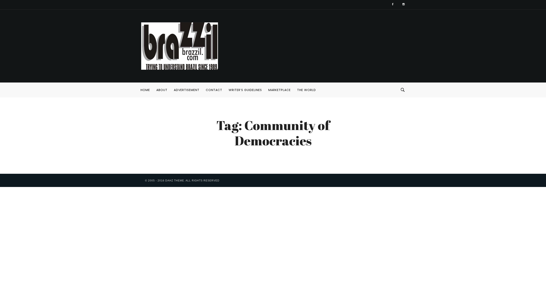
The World (306, 90)
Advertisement (186, 90)
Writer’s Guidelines (245, 90)
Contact (214, 90)
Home (145, 90)
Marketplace (279, 90)
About (161, 90)
